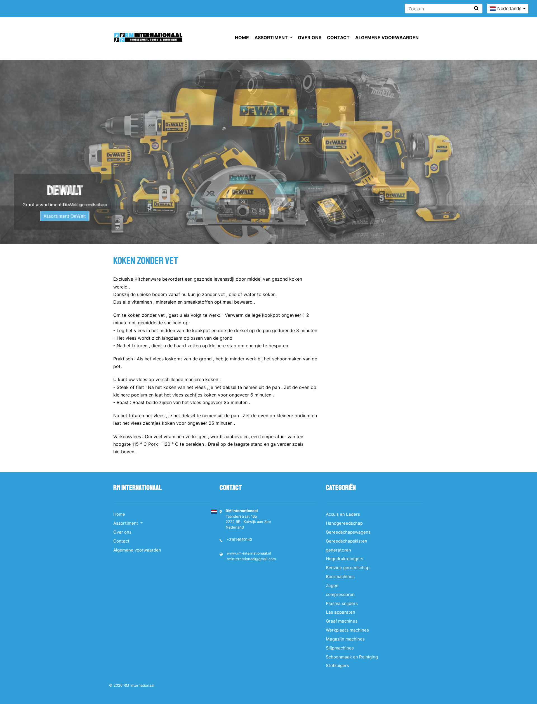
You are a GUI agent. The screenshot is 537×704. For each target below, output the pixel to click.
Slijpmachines (340, 648)
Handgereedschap (344, 523)
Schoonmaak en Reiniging (352, 657)
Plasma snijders (342, 603)
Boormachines (340, 576)
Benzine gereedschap (347, 567)
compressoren (340, 594)
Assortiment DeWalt (65, 216)
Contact (338, 37)
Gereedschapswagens (348, 532)
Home (242, 37)
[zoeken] (476, 8)
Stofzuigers (337, 665)
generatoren (338, 550)
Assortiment (272, 37)
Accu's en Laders (343, 514)
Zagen (332, 585)
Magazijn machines (345, 639)
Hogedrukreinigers (344, 558)
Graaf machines (341, 621)
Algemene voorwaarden (387, 37)
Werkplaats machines (347, 630)
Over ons (309, 37)
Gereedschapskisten (346, 541)
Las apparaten (340, 612)
